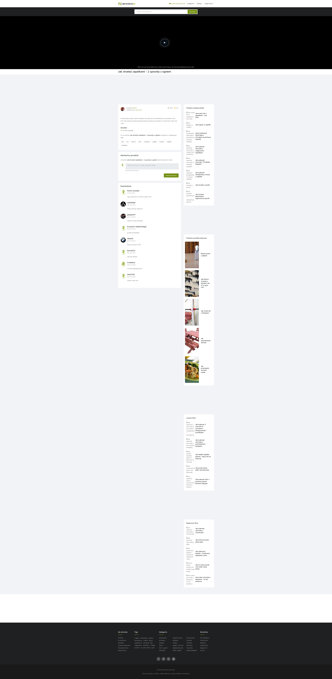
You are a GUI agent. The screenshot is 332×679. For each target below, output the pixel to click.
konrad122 (131, 251)
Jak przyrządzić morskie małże (205, 369)
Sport (161, 645)
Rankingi (121, 643)
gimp (151, 640)
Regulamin (203, 648)
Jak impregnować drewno (206, 340)
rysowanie (146, 643)
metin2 (145, 640)
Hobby (175, 643)
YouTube (139, 110)
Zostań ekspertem (124, 645)
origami (136, 638)
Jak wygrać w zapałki (203, 125)
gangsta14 (131, 215)
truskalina (131, 262)
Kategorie (190, 3)
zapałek (169, 141)
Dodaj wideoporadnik (178, 3)
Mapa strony (122, 650)
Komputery (163, 638)
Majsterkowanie (178, 648)
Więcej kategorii (191, 650)
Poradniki (189, 648)
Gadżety (175, 640)
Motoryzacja (190, 638)
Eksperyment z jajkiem (205, 254)
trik (127, 141)
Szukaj (193, 11)
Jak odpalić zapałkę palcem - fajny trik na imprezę (203, 456)
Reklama (203, 643)
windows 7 (146, 645)
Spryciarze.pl (170, 670)
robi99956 (131, 203)
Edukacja (162, 650)
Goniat (134, 108)
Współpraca (204, 645)
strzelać (162, 141)
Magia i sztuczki (178, 645)
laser (153, 648)
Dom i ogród (163, 648)
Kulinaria (162, 640)
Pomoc (202, 650)
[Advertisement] (166, 89)
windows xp (138, 640)
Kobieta (161, 643)
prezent (137, 648)
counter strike (145, 648)
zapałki (154, 141)
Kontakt (120, 638)
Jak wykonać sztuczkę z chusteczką (199, 530)
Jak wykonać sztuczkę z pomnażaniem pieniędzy (200, 443)
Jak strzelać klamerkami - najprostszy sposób (202, 196)
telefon (151, 638)
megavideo (138, 645)
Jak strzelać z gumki (202, 185)
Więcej (199, 3)
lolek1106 (131, 274)
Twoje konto (208, 3)
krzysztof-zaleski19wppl (136, 227)
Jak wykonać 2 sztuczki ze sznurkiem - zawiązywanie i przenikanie (200, 428)
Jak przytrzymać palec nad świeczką (202, 469)
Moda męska (177, 650)
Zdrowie (189, 643)
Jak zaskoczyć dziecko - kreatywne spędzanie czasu (202, 553)
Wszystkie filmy (123, 648)
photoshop (144, 638)
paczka (133, 141)
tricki (139, 141)
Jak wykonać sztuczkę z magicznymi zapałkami (199, 150)
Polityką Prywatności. (183, 673)
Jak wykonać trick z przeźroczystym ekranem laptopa (202, 481)
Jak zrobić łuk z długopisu (206, 312)
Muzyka (189, 640)
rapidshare (138, 643)
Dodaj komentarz (171, 175)
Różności (189, 645)
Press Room (204, 640)
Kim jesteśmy (204, 638)
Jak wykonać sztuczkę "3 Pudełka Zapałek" (202, 162)
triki (123, 141)
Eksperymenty (177, 638)
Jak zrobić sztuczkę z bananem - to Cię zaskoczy (202, 579)
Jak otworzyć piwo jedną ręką (202, 541)
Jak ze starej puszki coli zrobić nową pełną (202, 567)
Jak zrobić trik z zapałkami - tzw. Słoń (201, 115)
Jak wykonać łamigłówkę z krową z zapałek (202, 175)
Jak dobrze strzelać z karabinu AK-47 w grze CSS (205, 283)
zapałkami (124, 145)
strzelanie (147, 141)
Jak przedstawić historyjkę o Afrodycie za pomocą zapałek (203, 136)
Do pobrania (122, 640)
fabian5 (130, 238)
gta (152, 643)
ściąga (153, 645)
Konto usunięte (133, 191)
